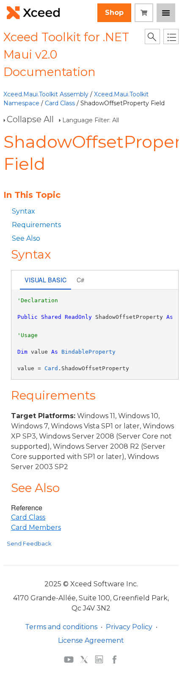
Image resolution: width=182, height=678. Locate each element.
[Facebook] (114, 659)
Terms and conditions (61, 627)
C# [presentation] (80, 279)
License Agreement (91, 640)
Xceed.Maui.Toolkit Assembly (45, 94)
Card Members (36, 527)
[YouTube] (69, 659)
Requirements (36, 225)
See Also (26, 238)
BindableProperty (88, 352)
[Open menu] (166, 12)
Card (51, 368)
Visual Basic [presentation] (45, 279)
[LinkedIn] (99, 659)
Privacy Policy (129, 627)
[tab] (45, 281)
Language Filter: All (90, 120)
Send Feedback (29, 543)
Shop (114, 12)
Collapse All (30, 119)
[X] (84, 659)
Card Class (60, 103)
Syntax (23, 211)
